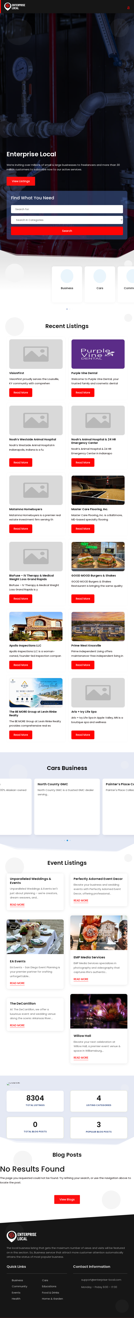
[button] (67, 309)
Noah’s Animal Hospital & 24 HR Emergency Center (93, 441)
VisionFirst (16, 373)
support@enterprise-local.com (101, 1280)
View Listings (21, 181)
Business (17, 1280)
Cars (45, 1280)
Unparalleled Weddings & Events (30, 881)
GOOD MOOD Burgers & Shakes (93, 576)
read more (17, 904)
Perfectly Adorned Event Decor (98, 879)
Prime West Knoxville (86, 646)
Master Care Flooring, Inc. (89, 509)
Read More (21, 392)
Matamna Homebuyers (25, 509)
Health (16, 1298)
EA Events (17, 961)
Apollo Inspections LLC (25, 646)
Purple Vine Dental (84, 373)
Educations (49, 1286)
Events (16, 1292)
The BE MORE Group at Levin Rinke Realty (33, 713)
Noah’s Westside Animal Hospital (32, 439)
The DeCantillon (23, 1003)
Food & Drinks (50, 1292)
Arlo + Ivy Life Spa (83, 712)
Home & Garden (52, 1298)
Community (19, 1286)
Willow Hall (82, 1036)
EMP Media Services (89, 957)
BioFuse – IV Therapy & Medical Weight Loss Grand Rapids (31, 577)
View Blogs (67, 1199)
